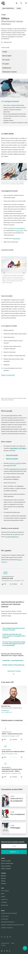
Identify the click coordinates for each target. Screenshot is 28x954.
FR (4, 937)
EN (10, 937)
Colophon (3, 945)
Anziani (3, 878)
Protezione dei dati (5, 943)
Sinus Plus (3, 899)
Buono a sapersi (6, 56)
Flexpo (19, 559)
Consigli (4, 51)
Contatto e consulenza (7, 927)
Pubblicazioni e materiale (9, 72)
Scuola (19, 8)
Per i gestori (5, 64)
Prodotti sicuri (4, 919)
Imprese (3, 883)
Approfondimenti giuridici (7, 922)
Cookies (12, 943)
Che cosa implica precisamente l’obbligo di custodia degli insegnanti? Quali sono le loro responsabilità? (13, 643)
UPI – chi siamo (5, 890)
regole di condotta (15, 463)
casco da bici (19, 230)
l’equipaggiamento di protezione (18, 469)
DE (2, 937)
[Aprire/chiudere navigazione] (26, 3)
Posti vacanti (4, 905)
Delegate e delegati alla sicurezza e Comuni (12, 924)
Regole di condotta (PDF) (8, 375)
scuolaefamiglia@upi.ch (12, 537)
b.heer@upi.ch (5, 710)
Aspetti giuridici (6, 68)
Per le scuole (6, 60)
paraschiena (16, 238)
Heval (3, 562)
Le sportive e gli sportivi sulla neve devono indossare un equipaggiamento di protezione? (13, 635)
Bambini (3, 876)
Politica (3, 896)
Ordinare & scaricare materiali (9, 913)
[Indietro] (4, 273)
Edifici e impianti (6, 868)
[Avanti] (24, 273)
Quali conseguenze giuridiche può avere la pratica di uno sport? (13, 629)
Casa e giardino (5, 866)
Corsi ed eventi (5, 916)
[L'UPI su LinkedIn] (2, 951)
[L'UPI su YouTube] (9, 951)
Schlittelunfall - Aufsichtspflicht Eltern (12, 660)
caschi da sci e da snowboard (16, 228)
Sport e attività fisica (8, 8)
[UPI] (3, 3)
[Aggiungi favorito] (23, 584)
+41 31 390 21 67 (6, 712)
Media (2, 893)
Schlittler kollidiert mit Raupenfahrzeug (13, 665)
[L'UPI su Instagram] (7, 951)
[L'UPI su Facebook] (4, 951)
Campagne (4, 902)
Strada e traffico (6, 861)
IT (7, 937)
